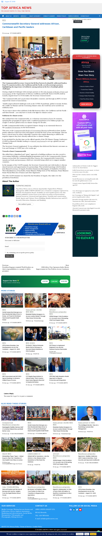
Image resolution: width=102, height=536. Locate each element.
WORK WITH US (86, 104)
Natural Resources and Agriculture (58, 312)
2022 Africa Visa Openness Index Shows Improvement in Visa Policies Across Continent (52, 267)
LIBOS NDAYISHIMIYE (17, 433)
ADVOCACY (52, 309)
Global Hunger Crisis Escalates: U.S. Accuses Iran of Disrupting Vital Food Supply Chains (58, 318)
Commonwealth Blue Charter (29, 158)
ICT (90, 422)
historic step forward (38, 141)
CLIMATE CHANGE (33, 453)
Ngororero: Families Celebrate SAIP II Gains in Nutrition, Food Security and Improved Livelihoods (88, 458)
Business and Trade (31, 309)
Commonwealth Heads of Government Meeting (30, 130)
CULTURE (39, 309)
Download (78, 21)
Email (7, 246)
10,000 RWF (64, 281)
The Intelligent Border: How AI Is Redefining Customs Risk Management (88, 427)
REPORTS (16, 16)
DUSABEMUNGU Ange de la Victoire (13, 463)
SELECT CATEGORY (34, 16)
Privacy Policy (61, 16)
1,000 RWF (45, 281)
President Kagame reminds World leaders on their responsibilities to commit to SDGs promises (17, 268)
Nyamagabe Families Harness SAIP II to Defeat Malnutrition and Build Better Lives (12, 429)
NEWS (4, 20)
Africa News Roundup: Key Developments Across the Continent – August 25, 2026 (11, 347)
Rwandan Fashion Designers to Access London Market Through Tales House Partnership (35, 316)
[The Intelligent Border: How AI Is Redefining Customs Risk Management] (89, 413)
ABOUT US (8, 16)
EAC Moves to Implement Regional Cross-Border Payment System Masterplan (58, 347)
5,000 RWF (54, 281)
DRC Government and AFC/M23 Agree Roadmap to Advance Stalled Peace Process (11, 378)
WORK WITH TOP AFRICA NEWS (82, 19)
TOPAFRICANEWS (16, 33)
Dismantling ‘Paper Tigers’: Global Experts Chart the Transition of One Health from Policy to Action (12, 458)
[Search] (100, 16)
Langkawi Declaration (12, 127)
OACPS (23, 99)
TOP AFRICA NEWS (16, 8)
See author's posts (24, 204)
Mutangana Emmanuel (56, 353)
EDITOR (36, 353)
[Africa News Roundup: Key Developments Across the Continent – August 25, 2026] (89, 478)
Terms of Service (73, 16)
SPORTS (32, 343)
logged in (16, 396)
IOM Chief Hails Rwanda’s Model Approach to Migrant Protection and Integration (59, 378)
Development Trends (7, 422)
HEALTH (4, 453)
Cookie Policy (85, 16)
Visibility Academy (49, 16)
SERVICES (23, 16)
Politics (4, 487)
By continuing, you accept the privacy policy (20, 252)
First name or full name (12, 240)
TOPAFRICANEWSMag (13, 487)
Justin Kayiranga (39, 320)
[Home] (3, 16)
